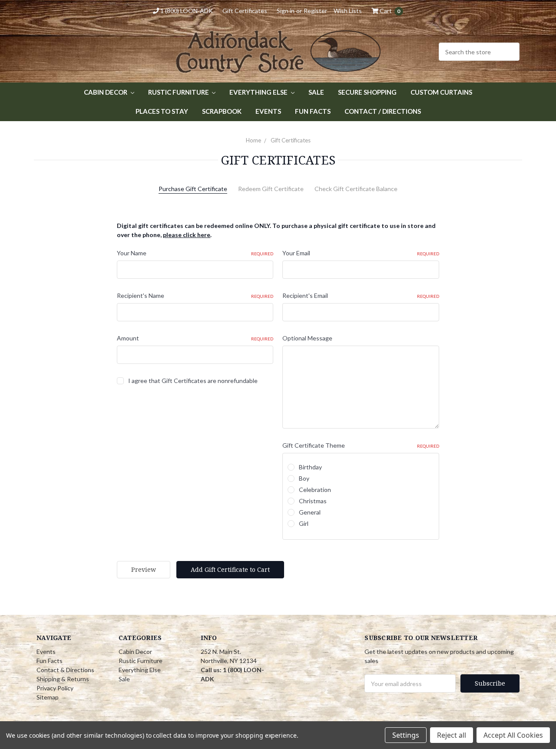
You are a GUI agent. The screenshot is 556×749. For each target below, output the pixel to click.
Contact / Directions (382, 111)
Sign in (286, 10)
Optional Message (307, 338)
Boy (304, 478)
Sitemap (47, 697)
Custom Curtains (441, 92)
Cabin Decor (106, 92)
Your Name (195, 253)
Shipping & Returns (62, 679)
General (310, 512)
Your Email (360, 253)
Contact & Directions (65, 669)
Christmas (313, 501)
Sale (316, 92)
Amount (195, 338)
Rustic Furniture (179, 92)
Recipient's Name (195, 295)
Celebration (315, 489)
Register (315, 10)
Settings (405, 735)
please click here (186, 234)
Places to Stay (162, 111)
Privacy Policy (54, 688)
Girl (303, 523)
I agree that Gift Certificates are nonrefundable (193, 380)
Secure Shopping (367, 92)
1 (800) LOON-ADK (186, 10)
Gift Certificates (244, 10)
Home (253, 140)
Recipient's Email (360, 295)
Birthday (310, 467)
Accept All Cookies (513, 735)
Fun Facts (313, 111)
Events (268, 111)
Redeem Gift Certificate (271, 188)
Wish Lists (348, 10)
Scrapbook (222, 111)
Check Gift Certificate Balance (355, 188)
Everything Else (259, 92)
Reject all (451, 735)
